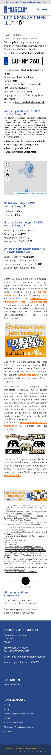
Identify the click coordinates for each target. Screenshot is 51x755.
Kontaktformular (12, 475)
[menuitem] (37, 9)
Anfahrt (7, 705)
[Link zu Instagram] (37, 752)
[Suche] (37, 9)
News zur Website (12, 684)
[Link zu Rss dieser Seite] (45, 752)
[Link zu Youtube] (25, 752)
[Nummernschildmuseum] (21, 9)
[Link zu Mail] (41, 752)
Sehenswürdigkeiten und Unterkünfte (19, 714)
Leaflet (31, 193)
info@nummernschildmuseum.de (28, 656)
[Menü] (43, 9)
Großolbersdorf (18, 642)
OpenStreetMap (22, 193)
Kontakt (7, 709)
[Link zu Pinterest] (33, 752)
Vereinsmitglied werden (13, 722)
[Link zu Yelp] (29, 752)
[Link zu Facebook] (21, 752)
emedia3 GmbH (40, 193)
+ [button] (7, 170)
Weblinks (7, 718)
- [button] (7, 178)
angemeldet (20, 609)
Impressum (8, 731)
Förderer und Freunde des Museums (18, 727)
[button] (29, 170)
